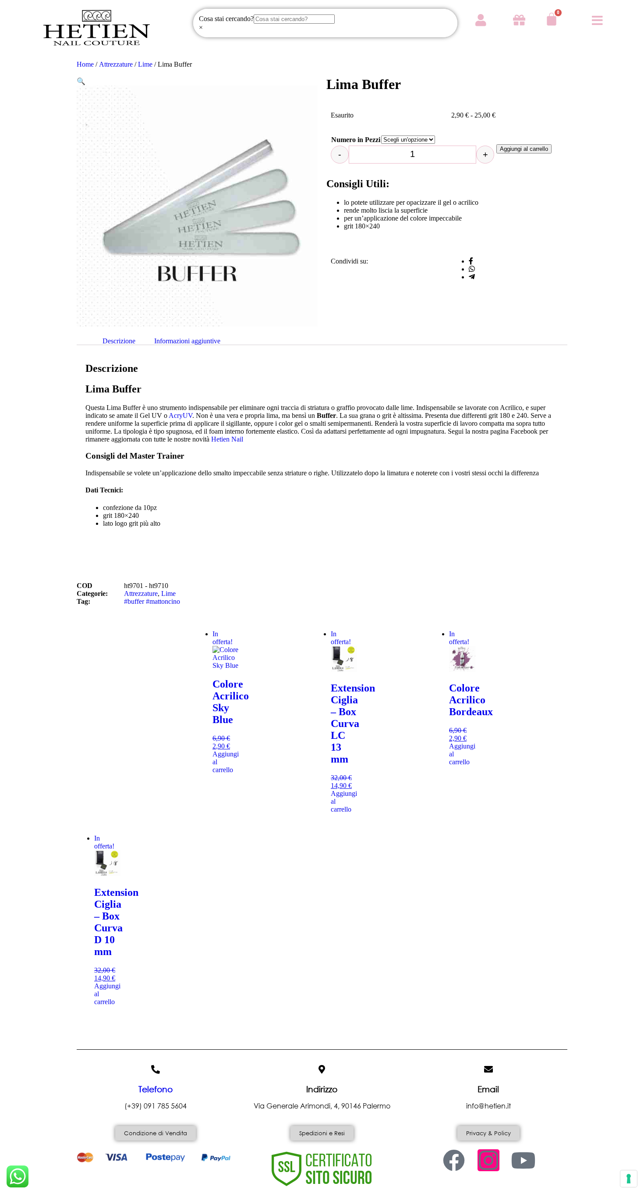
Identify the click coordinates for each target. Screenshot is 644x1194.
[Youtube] (523, 1160)
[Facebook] (454, 1160)
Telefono (155, 1089)
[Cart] (551, 19)
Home (85, 64)
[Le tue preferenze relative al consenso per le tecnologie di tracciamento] (628, 1178)
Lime (145, 64)
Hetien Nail (227, 439)
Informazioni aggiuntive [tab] (187, 341)
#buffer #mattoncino (152, 601)
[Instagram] (488, 1160)
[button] (81, 81)
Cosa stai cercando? (226, 18)
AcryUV (180, 415)
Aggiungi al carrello (524, 149)
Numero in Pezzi (355, 139)
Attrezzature (116, 64)
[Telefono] (155, 1069)
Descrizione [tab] (119, 341)
